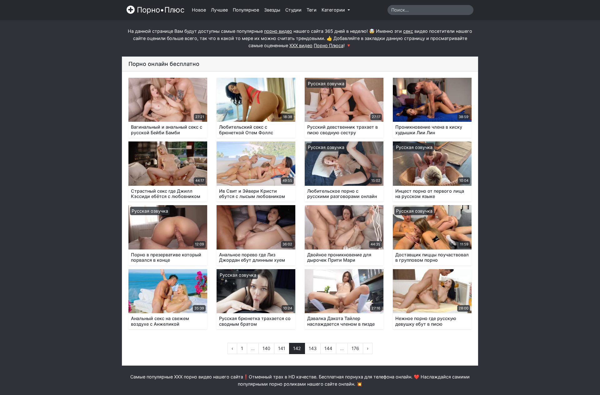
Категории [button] (334, 9)
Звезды (272, 9)
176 (355, 348)
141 (281, 348)
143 (313, 348)
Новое (199, 9)
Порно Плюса (328, 45)
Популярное (246, 9)
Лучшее (219, 9)
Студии (293, 9)
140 (266, 348)
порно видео (278, 31)
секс (408, 31)
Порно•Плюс (159, 9)
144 (328, 348)
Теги (312, 9)
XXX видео (300, 45)
